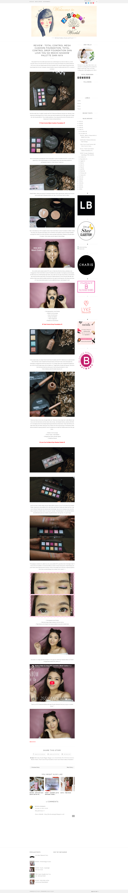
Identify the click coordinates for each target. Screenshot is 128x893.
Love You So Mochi (56, 757)
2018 (35, 757)
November (82, 133)
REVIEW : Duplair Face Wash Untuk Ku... (36, 793)
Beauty (38, 757)
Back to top (94, 891)
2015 (80, 181)
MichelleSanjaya (40, 806)
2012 (80, 187)
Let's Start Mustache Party (41, 855)
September (83, 159)
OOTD (79, 100)
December (82, 131)
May (81, 167)
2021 (80, 123)
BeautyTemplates (37, 891)
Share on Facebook (40, 754)
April (81, 169)
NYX (63, 757)
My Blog (32, 1)
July (81, 163)
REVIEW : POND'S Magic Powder (43, 861)
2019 (80, 127)
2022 (80, 121)
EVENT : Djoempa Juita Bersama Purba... (52, 793)
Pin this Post (67, 754)
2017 (80, 177)
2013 (80, 185)
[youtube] (93, 3)
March (81, 171)
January (82, 175)
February (82, 173)
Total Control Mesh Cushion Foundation (63, 759)
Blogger (50, 757)
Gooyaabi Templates (50, 891)
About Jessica (38, 1)
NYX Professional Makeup (42, 704)
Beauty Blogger (43, 757)
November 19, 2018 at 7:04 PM (41, 808)
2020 (80, 125)
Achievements (46, 1)
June (81, 165)
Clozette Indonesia (56, 704)
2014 (80, 183)
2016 (80, 179)
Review (72, 757)
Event (79, 106)
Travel (79, 109)
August (81, 161)
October (82, 157)
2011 (80, 189)
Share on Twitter (54, 754)
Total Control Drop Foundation (46, 759)
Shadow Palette (34, 759)
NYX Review (67, 757)
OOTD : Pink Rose (65, 792)
